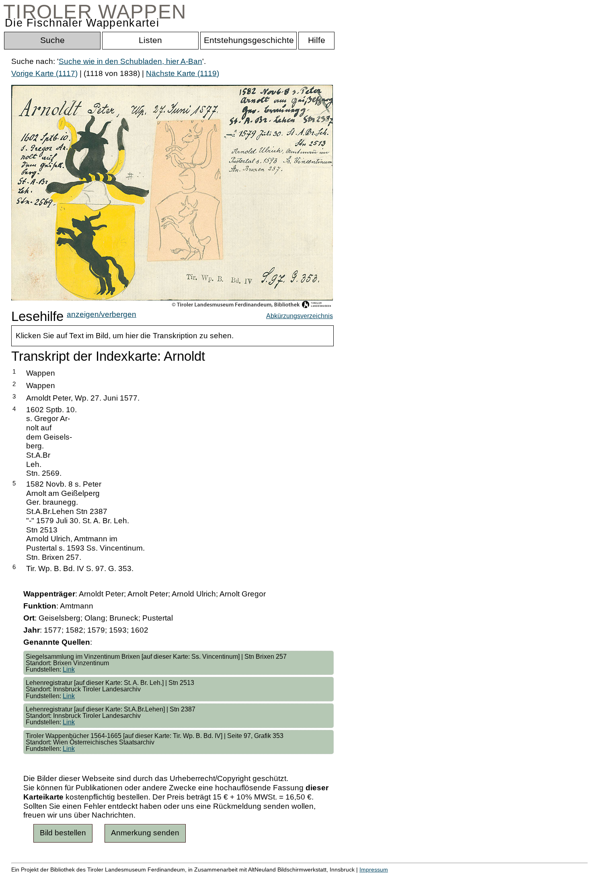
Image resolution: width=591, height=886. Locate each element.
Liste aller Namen (215, 878)
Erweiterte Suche (40, 878)
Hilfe (391, 878)
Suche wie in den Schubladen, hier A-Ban (130, 61)
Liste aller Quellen (283, 878)
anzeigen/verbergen (101, 314)
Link (69, 669)
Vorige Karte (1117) (44, 73)
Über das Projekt (349, 878)
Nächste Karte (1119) (182, 73)
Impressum (373, 869)
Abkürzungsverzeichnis (299, 315)
